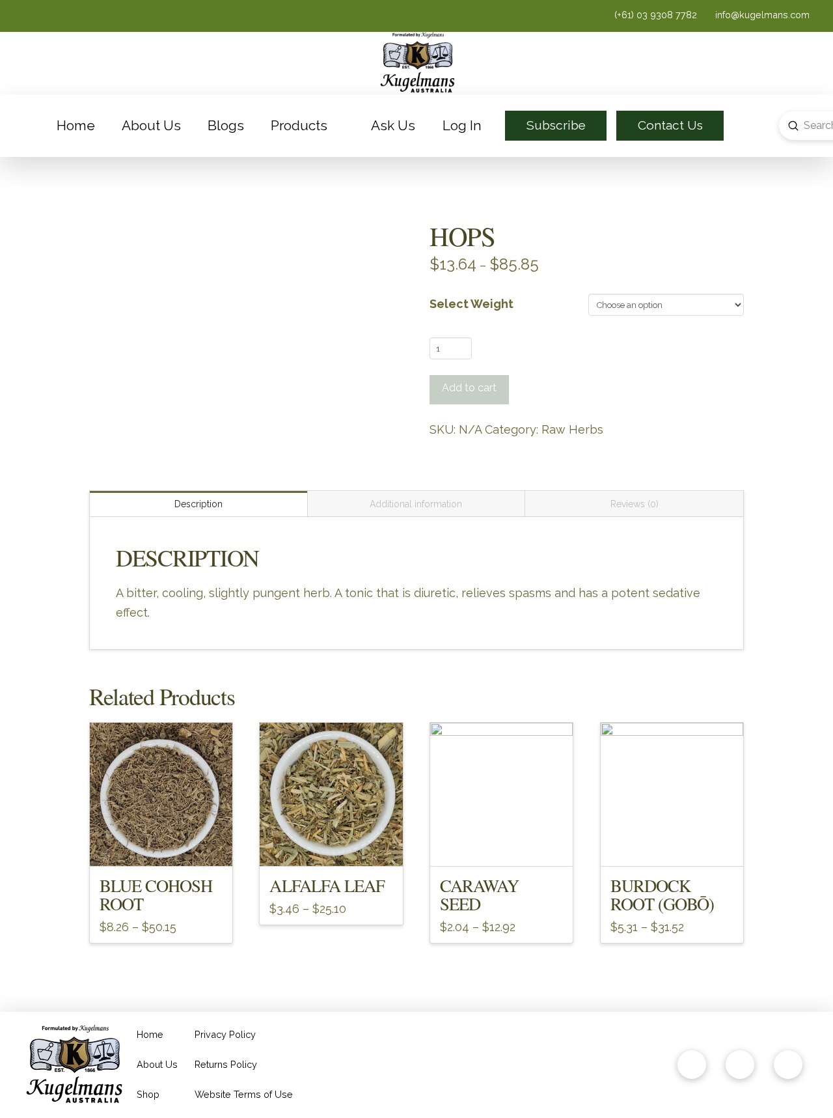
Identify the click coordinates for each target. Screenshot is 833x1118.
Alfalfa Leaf (327, 885)
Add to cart (469, 388)
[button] (749, 125)
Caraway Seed (479, 894)
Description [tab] (198, 504)
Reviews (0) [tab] (634, 504)
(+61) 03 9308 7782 (657, 14)
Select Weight (471, 304)
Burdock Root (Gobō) (662, 894)
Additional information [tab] (416, 504)
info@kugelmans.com (761, 14)
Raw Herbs (572, 429)
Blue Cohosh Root (156, 894)
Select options (161, 844)
